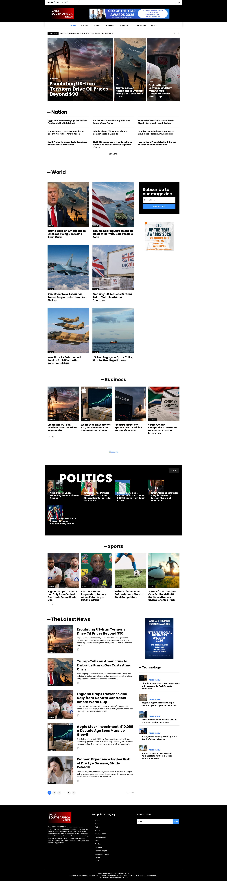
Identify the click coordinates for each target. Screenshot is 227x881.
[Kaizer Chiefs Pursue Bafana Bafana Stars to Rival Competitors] (130, 570)
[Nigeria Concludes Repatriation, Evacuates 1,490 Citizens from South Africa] (122, 487)
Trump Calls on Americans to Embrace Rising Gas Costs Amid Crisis (67, 234)
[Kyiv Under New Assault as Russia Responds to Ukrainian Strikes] (68, 267)
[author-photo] (78, 649)
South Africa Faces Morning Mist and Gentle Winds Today (111, 121)
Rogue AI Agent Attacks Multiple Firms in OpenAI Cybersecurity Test (159, 704)
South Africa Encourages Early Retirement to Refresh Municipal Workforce (164, 496)
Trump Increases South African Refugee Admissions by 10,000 (63, 521)
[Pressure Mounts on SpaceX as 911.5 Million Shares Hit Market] (130, 404)
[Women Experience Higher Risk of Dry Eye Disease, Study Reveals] (60, 770)
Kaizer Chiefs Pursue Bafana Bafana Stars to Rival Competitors (129, 594)
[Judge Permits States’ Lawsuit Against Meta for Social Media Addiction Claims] (143, 748)
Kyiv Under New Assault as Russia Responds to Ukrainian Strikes (67, 297)
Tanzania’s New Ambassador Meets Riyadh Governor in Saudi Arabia (156, 121)
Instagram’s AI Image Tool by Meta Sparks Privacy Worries (159, 737)
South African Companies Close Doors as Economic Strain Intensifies (162, 429)
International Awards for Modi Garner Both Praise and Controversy (157, 143)
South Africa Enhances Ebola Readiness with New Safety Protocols (67, 143)
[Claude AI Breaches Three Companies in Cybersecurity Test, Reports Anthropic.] (143, 678)
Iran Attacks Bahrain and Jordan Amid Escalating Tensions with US (64, 360)
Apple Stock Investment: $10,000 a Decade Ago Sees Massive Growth (96, 427)
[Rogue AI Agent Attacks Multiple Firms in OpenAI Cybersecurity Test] (143, 697)
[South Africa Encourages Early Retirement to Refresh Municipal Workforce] (156, 487)
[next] (178, 33)
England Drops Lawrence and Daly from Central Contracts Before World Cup (62, 596)
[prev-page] (49, 437)
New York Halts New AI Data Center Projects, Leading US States (159, 721)
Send (176, 821)
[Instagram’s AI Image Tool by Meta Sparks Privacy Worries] (143, 731)
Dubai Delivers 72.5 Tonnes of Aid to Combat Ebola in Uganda (110, 132)
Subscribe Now (159, 206)
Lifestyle (51, 783)
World (118, 84)
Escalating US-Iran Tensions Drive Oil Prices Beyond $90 (83, 33)
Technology (154, 680)
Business (54, 78)
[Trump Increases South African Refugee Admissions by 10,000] (55, 513)
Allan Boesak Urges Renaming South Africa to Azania (64, 495)
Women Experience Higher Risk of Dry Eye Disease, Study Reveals (103, 763)
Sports (152, 82)
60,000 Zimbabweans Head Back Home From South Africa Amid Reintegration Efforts (112, 145)
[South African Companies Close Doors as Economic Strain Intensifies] (163, 404)
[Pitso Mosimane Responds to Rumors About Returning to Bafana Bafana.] (96, 570)
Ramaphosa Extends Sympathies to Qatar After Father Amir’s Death (66, 132)
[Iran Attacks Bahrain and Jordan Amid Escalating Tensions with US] (68, 330)
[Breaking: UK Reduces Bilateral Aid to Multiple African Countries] (113, 267)
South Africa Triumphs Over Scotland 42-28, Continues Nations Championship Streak (162, 596)
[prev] (174, 33)
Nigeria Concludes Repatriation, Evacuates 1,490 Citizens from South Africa (131, 496)
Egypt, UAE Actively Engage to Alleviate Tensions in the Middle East (67, 121)
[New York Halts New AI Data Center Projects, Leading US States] (143, 714)
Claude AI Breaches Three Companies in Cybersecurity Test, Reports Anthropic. (160, 686)
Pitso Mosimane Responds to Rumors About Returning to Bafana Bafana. (93, 596)
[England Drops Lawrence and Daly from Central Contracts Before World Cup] (163, 69)
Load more (113, 154)
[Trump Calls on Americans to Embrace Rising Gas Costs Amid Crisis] (130, 69)
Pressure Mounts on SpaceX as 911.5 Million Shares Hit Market (128, 427)
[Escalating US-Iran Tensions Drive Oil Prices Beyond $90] (80, 69)
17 (69, 793)
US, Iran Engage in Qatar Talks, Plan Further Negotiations (112, 358)
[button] (179, 2)
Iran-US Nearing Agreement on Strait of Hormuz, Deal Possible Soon (112, 234)
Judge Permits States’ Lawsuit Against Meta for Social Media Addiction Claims (157, 756)
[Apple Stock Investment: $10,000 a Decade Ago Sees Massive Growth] (96, 404)
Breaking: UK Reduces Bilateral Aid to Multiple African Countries (112, 297)
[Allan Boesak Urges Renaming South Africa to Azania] (55, 487)
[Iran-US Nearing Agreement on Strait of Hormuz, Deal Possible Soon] (113, 204)
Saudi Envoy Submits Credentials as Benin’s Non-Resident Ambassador (156, 132)
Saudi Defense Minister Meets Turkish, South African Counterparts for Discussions (97, 496)
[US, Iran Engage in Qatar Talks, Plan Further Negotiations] (113, 330)
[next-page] (52, 437)
